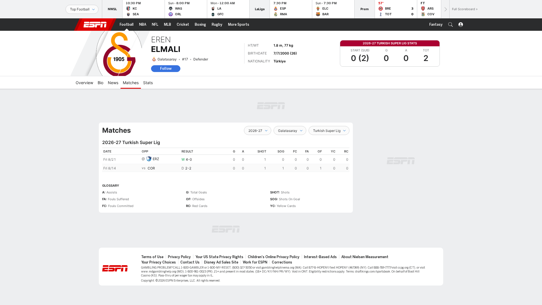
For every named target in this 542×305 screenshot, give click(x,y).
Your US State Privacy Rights (219, 257)
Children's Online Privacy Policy (274, 257)
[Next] (445, 9)
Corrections (282, 262)
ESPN (95, 24)
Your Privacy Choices (158, 262)
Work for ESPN (255, 262)
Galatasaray (167, 59)
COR (151, 168)
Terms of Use (152, 257)
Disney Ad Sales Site (221, 262)
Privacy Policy (179, 257)
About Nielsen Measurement (364, 257)
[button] (450, 24)
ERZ (156, 159)
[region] (225, 160)
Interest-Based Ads (320, 257)
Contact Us (190, 262)
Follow (166, 68)
